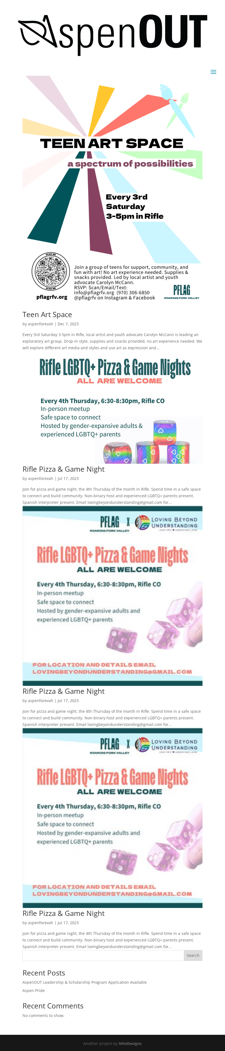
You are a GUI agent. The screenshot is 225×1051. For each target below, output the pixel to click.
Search (193, 955)
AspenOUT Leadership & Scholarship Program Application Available (84, 982)
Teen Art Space (47, 314)
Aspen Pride (33, 990)
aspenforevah (40, 323)
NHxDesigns (130, 1043)
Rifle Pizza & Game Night (63, 469)
